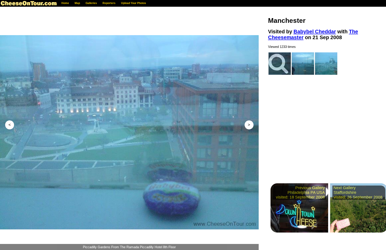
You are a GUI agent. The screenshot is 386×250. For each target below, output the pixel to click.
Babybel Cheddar (315, 31)
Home (65, 3)
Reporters (109, 3)
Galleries (91, 3)
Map (77, 3)
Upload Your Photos (133, 3)
